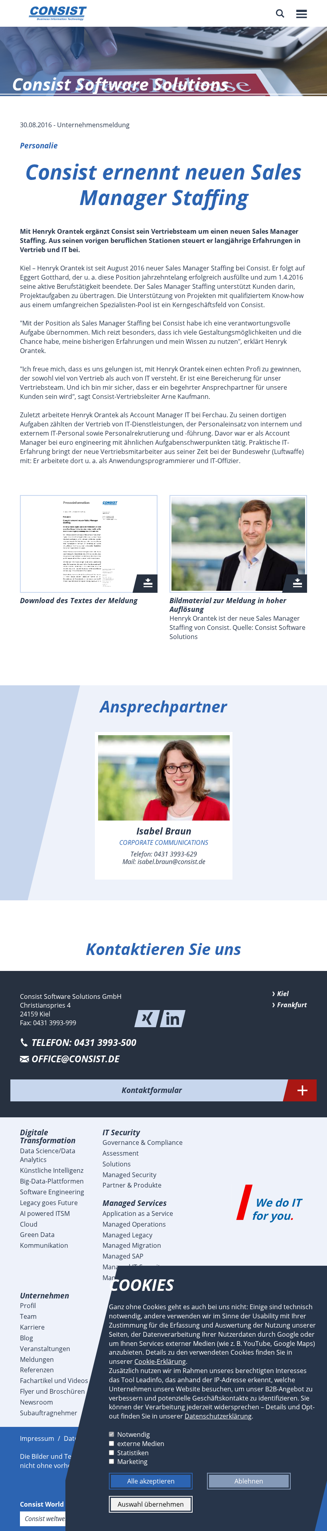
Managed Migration (131, 1245)
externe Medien (140, 1443)
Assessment (120, 1153)
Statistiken (133, 1452)
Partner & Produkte (132, 1185)
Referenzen (37, 1369)
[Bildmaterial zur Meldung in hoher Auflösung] (238, 544)
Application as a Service (137, 1213)
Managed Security (129, 1174)
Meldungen (37, 1359)
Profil (28, 1305)
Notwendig (133, 1434)
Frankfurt (292, 1004)
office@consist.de (75, 1059)
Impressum (37, 1438)
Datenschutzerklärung (218, 1416)
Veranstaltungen (45, 1348)
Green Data (37, 1234)
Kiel (283, 993)
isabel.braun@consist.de (171, 861)
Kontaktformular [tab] (152, 1090)
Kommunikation (44, 1245)
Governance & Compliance (142, 1142)
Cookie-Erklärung (160, 1361)
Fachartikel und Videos (54, 1380)
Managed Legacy (127, 1235)
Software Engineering (52, 1192)
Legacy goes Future (49, 1202)
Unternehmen (44, 1295)
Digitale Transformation (47, 1136)
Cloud (28, 1224)
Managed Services (134, 1203)
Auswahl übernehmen (151, 1504)
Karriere (32, 1327)
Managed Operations (134, 1224)
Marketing (132, 1461)
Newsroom (36, 1402)
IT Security (121, 1132)
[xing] (147, 1018)
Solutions (116, 1164)
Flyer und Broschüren (52, 1391)
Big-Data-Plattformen (52, 1181)
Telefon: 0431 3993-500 (84, 1042)
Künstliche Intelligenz (51, 1170)
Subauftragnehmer (48, 1413)
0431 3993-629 (175, 854)
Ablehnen (248, 1481)
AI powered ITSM (45, 1213)
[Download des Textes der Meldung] (89, 544)
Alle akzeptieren (151, 1481)
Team (28, 1316)
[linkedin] (172, 1018)
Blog (26, 1338)
